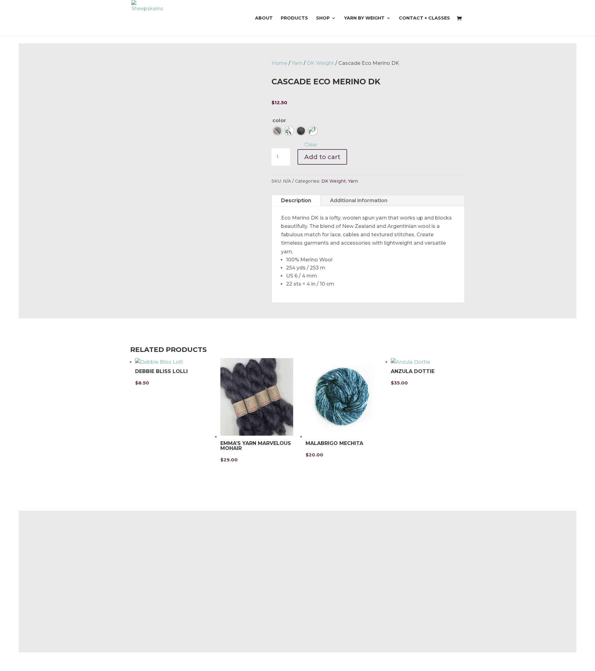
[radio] (277, 131)
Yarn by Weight (364, 18)
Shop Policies (147, 624)
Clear (310, 145)
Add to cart (322, 157)
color (279, 120)
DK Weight (320, 63)
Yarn (297, 63)
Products (294, 18)
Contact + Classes (424, 18)
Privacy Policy (147, 612)
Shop (323, 18)
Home (279, 63)
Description (296, 200)
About (264, 18)
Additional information (358, 200)
